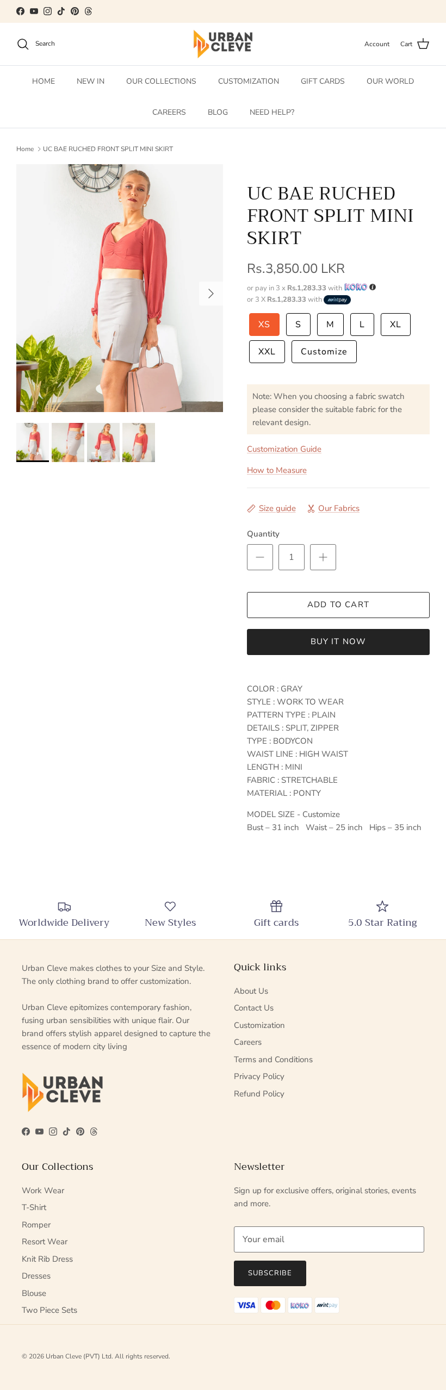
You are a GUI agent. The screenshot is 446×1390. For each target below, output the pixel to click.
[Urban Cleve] (223, 44)
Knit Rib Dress (47, 1259)
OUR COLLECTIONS (161, 81)
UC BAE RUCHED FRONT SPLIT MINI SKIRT (108, 148)
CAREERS (169, 112)
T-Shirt (34, 1207)
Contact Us (254, 1007)
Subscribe (270, 1273)
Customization (259, 1025)
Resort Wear (44, 1241)
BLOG (218, 112)
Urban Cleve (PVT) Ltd (79, 1356)
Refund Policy (259, 1093)
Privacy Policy (259, 1076)
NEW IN (90, 81)
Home (25, 148)
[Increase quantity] (323, 557)
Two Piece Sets (49, 1310)
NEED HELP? (272, 112)
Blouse (34, 1293)
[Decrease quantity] (260, 557)
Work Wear (43, 1190)
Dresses (36, 1275)
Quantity (263, 533)
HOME (43, 81)
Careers (248, 1042)
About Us (251, 991)
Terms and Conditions (273, 1059)
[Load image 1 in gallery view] (119, 288)
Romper (36, 1224)
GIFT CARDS (323, 81)
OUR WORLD (390, 81)
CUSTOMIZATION (248, 81)
